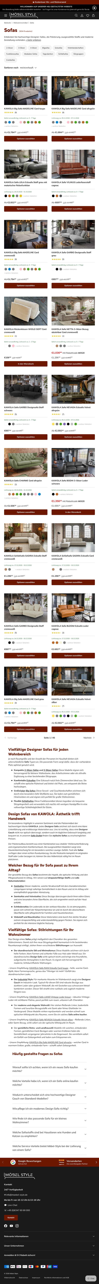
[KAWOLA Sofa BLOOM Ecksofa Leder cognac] (73, 607)
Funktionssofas (12, 54)
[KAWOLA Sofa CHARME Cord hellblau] (39, 494)
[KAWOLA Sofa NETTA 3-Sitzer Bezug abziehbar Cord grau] (60, 346)
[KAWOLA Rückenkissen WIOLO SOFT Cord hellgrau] (9, 346)
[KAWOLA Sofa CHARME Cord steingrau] (32, 494)
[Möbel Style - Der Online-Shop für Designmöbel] (24, 15)
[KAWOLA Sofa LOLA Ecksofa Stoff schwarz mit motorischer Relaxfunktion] (5, 196)
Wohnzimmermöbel (20, 23)
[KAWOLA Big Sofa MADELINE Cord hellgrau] (13, 122)
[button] (93, 15)
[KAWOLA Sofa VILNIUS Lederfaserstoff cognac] (73, 164)
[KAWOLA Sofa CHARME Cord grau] (24, 494)
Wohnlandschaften (75, 48)
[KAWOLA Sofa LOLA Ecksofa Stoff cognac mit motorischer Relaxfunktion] (9, 196)
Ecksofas (58, 48)
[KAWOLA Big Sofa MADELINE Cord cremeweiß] (17, 122)
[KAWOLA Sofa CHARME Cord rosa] (35, 494)
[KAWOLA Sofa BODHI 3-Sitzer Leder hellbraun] (57, 494)
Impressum (36, 1278)
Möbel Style (14, 1273)
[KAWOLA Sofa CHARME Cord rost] (13, 494)
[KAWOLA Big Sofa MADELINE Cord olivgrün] (28, 122)
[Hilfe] (94, 8)
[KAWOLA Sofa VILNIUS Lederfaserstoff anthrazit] (60, 196)
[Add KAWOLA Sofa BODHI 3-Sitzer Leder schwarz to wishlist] (91, 452)
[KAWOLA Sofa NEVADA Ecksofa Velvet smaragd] (75, 424)
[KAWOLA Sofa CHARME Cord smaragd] (20, 494)
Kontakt (11, 1217)
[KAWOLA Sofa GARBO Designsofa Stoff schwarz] (57, 269)
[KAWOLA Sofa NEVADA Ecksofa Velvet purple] (64, 424)
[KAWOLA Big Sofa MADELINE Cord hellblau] (9, 122)
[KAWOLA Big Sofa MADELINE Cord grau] (5, 122)
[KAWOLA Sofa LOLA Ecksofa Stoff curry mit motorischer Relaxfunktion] (20, 196)
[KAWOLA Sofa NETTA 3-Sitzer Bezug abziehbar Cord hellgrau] (64, 346)
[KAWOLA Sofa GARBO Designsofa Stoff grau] (73, 234)
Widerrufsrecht (9, 1278)
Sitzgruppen (78, 54)
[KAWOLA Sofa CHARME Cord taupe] (9, 494)
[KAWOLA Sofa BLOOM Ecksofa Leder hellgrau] (64, 642)
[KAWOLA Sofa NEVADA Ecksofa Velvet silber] (72, 424)
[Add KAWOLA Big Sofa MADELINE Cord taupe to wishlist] (43, 80)
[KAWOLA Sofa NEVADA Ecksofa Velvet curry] (53, 424)
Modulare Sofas (30, 54)
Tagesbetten (48, 54)
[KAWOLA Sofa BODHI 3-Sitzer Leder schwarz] (73, 462)
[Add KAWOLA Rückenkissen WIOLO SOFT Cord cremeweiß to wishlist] (43, 301)
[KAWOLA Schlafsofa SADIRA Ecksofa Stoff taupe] (5, 569)
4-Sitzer (33, 48)
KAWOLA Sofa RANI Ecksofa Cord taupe (48, 968)
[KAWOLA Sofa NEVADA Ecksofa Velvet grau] (57, 424)
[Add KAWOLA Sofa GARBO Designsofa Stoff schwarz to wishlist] (43, 379)
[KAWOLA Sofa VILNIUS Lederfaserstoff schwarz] (53, 196)
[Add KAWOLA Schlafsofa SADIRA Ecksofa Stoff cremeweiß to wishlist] (43, 527)
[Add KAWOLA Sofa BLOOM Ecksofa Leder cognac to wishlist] (91, 598)
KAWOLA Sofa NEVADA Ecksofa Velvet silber (51, 1019)
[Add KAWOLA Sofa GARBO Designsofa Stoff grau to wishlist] (91, 224)
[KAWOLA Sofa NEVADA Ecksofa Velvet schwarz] (68, 424)
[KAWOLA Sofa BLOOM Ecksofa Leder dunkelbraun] (57, 642)
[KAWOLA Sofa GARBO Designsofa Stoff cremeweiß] (53, 269)
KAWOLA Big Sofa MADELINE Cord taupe (24, 108)
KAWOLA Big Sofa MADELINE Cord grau (24, 699)
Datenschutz (23, 1278)
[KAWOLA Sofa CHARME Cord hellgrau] (28, 494)
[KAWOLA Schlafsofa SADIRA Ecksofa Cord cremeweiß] (73, 537)
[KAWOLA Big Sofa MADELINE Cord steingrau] (32, 122)
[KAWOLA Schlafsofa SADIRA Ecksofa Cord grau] (60, 569)
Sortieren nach (11, 67)
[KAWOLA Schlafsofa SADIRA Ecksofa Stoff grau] (9, 569)
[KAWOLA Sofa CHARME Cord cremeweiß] (5, 494)
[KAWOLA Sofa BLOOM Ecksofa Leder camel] (60, 642)
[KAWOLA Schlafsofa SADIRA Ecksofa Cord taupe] (53, 569)
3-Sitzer (21, 48)
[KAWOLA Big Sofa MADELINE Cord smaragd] (39, 122)
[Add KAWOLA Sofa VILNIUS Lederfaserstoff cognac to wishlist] (91, 154)
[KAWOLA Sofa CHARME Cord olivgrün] (25, 462)
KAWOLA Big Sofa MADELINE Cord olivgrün (73, 108)
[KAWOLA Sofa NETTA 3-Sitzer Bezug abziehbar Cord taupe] (57, 346)
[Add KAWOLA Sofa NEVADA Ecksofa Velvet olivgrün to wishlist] (91, 379)
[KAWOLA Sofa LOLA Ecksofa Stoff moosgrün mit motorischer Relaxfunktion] (13, 196)
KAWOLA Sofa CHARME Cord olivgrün (23, 480)
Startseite (7, 23)
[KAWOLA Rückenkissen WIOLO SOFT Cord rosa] (13, 346)
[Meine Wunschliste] (87, 15)
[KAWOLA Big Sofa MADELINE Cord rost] (35, 122)
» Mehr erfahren (33, 40)
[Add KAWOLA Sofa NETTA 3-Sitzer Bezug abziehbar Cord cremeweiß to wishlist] (91, 301)
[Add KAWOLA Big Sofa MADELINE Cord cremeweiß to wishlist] (43, 224)
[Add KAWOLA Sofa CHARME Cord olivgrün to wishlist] (43, 452)
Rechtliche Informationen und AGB (56, 1278)
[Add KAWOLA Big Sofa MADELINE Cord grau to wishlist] (43, 671)
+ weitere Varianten (11, 126)
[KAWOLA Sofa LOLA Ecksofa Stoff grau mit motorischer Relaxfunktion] (25, 164)
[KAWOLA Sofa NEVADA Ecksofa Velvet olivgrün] (73, 389)
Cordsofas (10, 60)
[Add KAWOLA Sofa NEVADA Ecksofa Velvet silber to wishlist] (91, 671)
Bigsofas (46, 48)
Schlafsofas (63, 54)
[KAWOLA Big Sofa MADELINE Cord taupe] (25, 90)
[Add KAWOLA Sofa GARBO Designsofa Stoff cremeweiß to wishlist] (43, 598)
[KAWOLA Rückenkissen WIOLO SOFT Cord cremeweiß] (25, 311)
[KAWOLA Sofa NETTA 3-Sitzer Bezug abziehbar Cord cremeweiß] (73, 311)
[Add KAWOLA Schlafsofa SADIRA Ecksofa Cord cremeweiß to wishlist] (91, 527)
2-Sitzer (9, 48)
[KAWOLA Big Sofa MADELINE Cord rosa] (20, 122)
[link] (19, 737)
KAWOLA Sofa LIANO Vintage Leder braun (50, 997)
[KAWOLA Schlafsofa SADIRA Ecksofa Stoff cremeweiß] (25, 537)
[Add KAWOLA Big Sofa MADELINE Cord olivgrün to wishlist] (91, 80)
